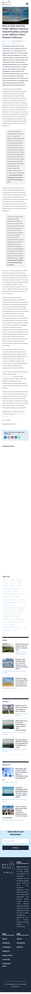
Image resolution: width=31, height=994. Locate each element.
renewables (17, 616)
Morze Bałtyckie (22, 602)
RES (4, 621)
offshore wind (21, 607)
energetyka (6, 588)
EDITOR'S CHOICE (20, 652)
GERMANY (18, 713)
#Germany (5, 582)
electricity (19, 585)
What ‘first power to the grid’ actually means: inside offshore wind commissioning (21, 725)
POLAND (11, 43)
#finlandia (19, 580)
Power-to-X (19, 613)
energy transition (7, 594)
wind (20, 627)
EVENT (25, 41)
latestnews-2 (23, 599)
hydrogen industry (14, 596)
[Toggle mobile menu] (27, 3)
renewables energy (8, 619)
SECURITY (5, 673)
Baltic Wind (7, 41)
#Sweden (5, 585)
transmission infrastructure (10, 627)
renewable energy (7, 616)
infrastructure (6, 599)
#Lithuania (13, 582)
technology (12, 624)
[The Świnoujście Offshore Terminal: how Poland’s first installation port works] (8, 743)
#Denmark (5, 580)
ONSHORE (25, 713)
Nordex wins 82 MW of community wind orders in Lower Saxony (21, 708)
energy (15, 591)
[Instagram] (12, 872)
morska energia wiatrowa (9, 602)
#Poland (20, 582)
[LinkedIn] (9, 872)
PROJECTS (18, 715)
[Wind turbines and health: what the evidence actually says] (8, 647)
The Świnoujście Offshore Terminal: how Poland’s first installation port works (21, 743)
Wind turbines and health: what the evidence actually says (21, 647)
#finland (12, 580)
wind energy (6, 630)
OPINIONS (18, 654)
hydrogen (5, 596)
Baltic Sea (12, 585)
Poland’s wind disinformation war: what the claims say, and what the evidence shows (21, 664)
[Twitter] (4, 872)
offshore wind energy (17, 610)
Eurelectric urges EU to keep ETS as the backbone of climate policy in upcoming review (21, 682)
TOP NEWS (18, 43)
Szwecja (5, 624)
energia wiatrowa (15, 588)
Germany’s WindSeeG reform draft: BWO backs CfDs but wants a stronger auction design (21, 792)
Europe (15, 594)
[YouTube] (7, 872)
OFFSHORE (5, 43)
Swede (21, 621)
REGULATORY (13, 688)
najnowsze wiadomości (9, 605)
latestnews (15, 599)
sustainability (14, 621)
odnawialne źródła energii (9, 607)
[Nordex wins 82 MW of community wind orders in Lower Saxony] (8, 709)
